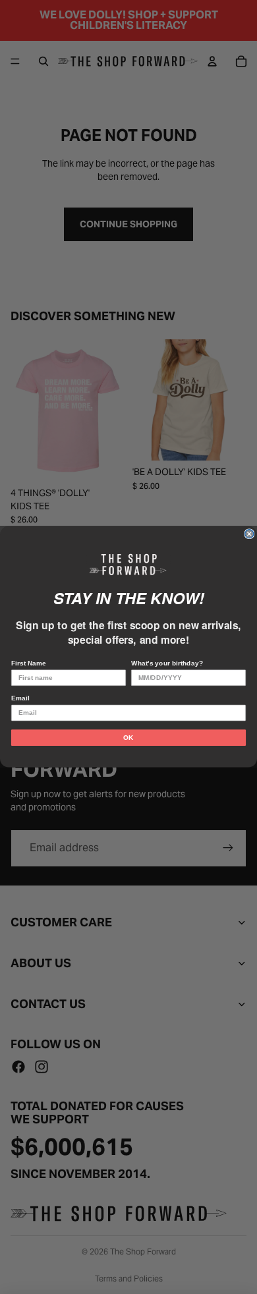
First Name (28, 663)
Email (20, 698)
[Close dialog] (249, 534)
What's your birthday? (167, 663)
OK (128, 737)
